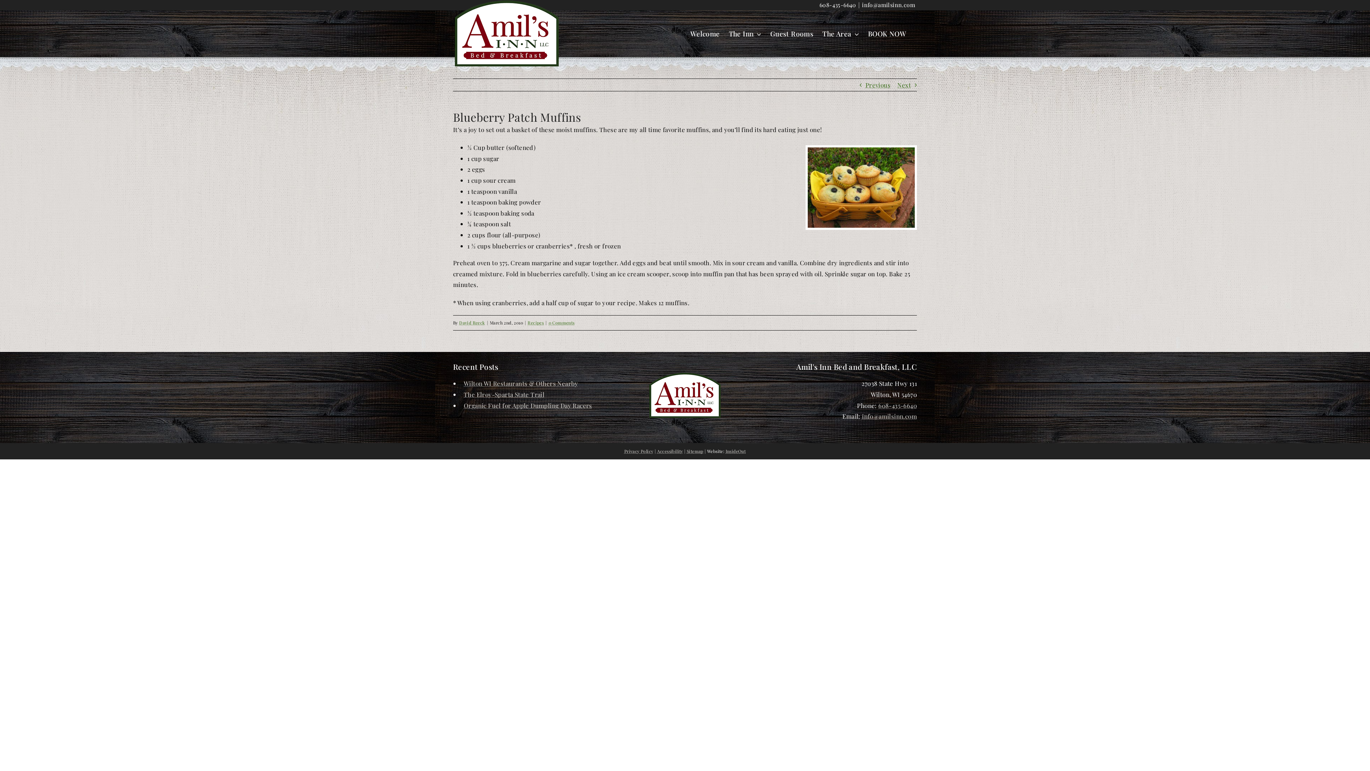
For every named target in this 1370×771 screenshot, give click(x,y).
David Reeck (472, 323)
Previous (878, 85)
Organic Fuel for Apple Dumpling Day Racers (528, 405)
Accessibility (670, 451)
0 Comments (562, 323)
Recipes (536, 323)
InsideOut (736, 451)
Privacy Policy (639, 451)
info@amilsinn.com (888, 5)
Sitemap (695, 451)
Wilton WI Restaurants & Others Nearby (521, 383)
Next (904, 85)
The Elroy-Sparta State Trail (504, 394)
